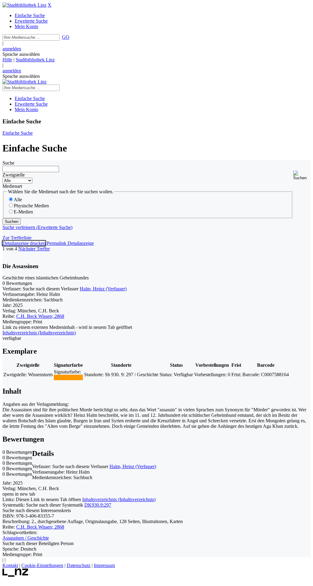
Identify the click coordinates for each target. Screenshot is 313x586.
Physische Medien (31, 205)
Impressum (104, 565)
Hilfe (7, 59)
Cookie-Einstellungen (42, 565)
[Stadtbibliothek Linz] (24, 5)
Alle (18, 199)
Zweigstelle (13, 174)
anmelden (11, 48)
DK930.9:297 (97, 505)
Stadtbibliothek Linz (35, 59)
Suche (8, 163)
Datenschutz (78, 565)
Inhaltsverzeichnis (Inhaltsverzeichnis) (119, 499)
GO (65, 37)
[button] (302, 175)
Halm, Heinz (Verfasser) (103, 288)
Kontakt (10, 565)
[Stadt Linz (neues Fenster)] (15, 575)
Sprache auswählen (21, 54)
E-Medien (23, 211)
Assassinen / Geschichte (25, 538)
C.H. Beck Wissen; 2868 (40, 316)
